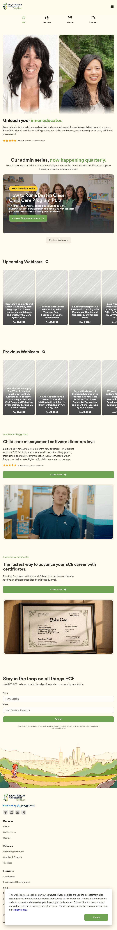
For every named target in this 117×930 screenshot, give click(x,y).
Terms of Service (45, 726)
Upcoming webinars (13, 851)
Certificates (9, 876)
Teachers (7, 862)
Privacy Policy (20, 909)
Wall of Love (9, 832)
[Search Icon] (47, 262)
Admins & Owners (12, 857)
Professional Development (16, 882)
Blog (5, 887)
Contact (7, 837)
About (6, 826)
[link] (28, 218)
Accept (96, 917)
